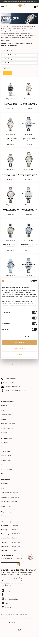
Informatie (5, 465)
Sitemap (4, 432)
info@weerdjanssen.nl (13, 387)
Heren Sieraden (6, 469)
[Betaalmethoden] (19, 630)
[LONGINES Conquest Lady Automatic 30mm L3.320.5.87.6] (10, 193)
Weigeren (19, 354)
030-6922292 (10, 383)
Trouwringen (5, 451)
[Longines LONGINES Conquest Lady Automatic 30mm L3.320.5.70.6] (29, 158)
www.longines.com (7, 50)
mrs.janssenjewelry (11, 607)
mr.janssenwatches (11, 599)
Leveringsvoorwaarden (9, 501)
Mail (6, 603)
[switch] (34, 318)
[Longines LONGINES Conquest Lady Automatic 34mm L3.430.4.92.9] (10, 264)
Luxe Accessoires (7, 460)
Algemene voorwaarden (9, 492)
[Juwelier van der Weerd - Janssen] (21, 5)
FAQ (2, 410)
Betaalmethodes (7, 428)
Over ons (4, 484)
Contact (4, 406)
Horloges (4, 442)
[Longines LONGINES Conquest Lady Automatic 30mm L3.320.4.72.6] (10, 158)
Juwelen (4, 447)
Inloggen (4, 516)
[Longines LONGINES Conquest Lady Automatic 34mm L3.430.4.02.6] (10, 229)
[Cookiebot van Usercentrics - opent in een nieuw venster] (29, 281)
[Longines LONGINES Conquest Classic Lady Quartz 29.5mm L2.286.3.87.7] (10, 123)
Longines (19, 35)
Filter (8, 73)
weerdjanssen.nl (6, 585)
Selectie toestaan (19, 348)
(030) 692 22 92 (11, 379)
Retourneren (5, 419)
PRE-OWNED (6, 456)
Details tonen (29, 337)
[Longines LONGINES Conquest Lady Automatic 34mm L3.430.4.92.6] (29, 229)
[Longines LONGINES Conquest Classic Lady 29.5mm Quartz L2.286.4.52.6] (10, 87)
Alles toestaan (19, 342)
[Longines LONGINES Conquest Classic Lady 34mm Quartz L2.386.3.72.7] (29, 87)
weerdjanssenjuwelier (12, 591)
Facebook (8, 595)
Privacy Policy (6, 506)
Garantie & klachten (8, 424)
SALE (3, 474)
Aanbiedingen (6, 415)
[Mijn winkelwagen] (35, 7)
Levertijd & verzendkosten (10, 497)
